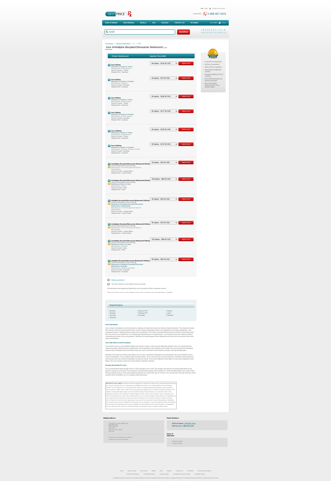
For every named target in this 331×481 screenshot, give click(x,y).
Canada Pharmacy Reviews (192, 478)
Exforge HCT (143, 313)
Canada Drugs (164, 474)
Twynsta (113, 317)
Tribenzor (170, 315)
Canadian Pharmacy (132, 474)
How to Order (132, 471)
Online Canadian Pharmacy (174, 478)
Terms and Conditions (204, 471)
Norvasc (113, 315)
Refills (143, 23)
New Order (144, 471)
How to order (111, 23)
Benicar (113, 311)
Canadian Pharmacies (158, 478)
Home (121, 471)
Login (206, 8)
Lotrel (169, 313)
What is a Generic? (118, 280)
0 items (223, 23)
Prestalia (141, 315)
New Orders (128, 23)
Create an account (218, 8)
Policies (164, 23)
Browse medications (123, 43)
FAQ (153, 23)
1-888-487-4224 (217, 13)
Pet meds (194, 23)
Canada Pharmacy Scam (210, 478)
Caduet (169, 311)
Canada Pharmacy (149, 474)
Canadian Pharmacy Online (181, 474)
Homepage (109, 43)
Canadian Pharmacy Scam (141, 478)
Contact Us (179, 23)
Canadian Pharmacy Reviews (122, 478)
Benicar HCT (143, 311)
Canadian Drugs (199, 474)
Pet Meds (190, 471)
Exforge (113, 313)
